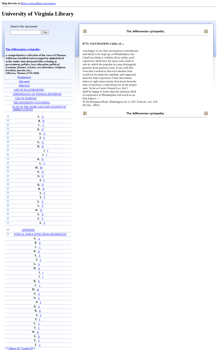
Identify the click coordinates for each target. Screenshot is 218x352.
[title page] (24, 81)
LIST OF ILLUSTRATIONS (29, 90)
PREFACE (24, 85)
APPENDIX (28, 230)
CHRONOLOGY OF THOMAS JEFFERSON (37, 94)
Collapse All (13, 348)
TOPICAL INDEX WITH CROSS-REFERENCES (40, 234)
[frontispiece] (24, 77)
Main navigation (46, 3)
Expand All (27, 348)
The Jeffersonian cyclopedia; (23, 49)
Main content (28, 3)
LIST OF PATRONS (26, 98)
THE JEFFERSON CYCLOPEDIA (31, 102)
